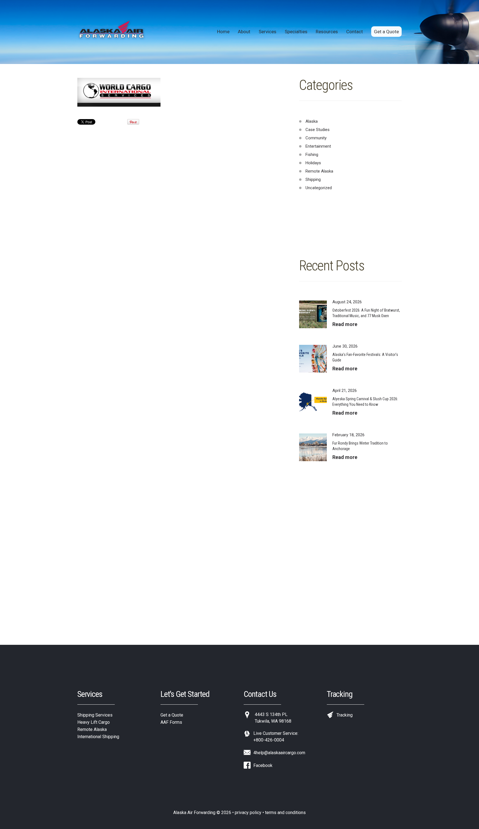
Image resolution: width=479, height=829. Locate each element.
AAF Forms (171, 722)
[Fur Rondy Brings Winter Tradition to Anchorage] (313, 447)
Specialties (296, 31)
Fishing (311, 154)
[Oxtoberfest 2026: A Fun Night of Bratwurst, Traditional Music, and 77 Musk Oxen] (313, 314)
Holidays (313, 162)
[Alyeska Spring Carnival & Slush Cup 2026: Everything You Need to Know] (313, 403)
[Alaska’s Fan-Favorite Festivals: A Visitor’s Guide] (313, 359)
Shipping (313, 179)
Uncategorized (318, 187)
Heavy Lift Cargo (93, 722)
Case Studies (317, 129)
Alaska (311, 121)
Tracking (345, 715)
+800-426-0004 (268, 740)
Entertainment (318, 146)
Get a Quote (386, 31)
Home (223, 31)
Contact (354, 31)
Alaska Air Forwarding (194, 812)
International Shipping (98, 736)
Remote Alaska (319, 171)
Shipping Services (95, 715)
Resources (327, 31)
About (244, 31)
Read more (344, 324)
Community (316, 137)
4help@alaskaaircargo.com (279, 752)
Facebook (262, 765)
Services (267, 31)
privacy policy (248, 812)
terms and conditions (285, 812)
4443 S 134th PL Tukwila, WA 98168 (273, 718)
